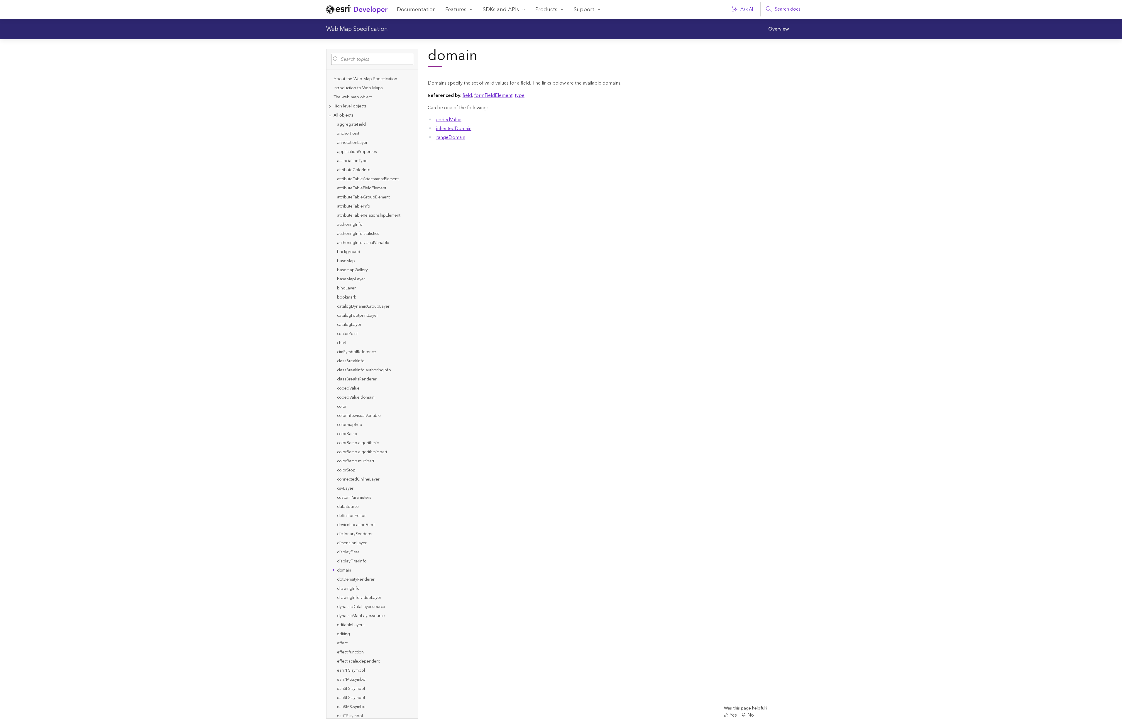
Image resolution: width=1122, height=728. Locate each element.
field (467, 95)
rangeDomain (450, 137)
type (519, 95)
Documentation (416, 9)
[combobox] (372, 59)
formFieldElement (493, 95)
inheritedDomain (453, 128)
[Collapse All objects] (330, 115)
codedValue (448, 120)
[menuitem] (778, 29)
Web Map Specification (357, 29)
